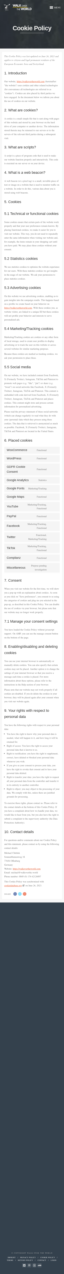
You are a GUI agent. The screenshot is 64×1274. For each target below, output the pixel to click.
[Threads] (34, 1265)
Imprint (12, 1257)
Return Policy (25, 1260)
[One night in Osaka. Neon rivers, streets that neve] (22, 1080)
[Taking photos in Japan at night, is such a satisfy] (22, 974)
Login (53, 1260)
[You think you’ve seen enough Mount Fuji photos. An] (38, 973)
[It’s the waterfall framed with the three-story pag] (38, 1080)
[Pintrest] (29, 1265)
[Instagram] (24, 1265)
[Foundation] (39, 1265)
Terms (10, 1260)
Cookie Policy (47, 1257)
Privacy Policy (28, 1257)
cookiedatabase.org (13, 885)
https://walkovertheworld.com (30, 81)
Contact (42, 1260)
